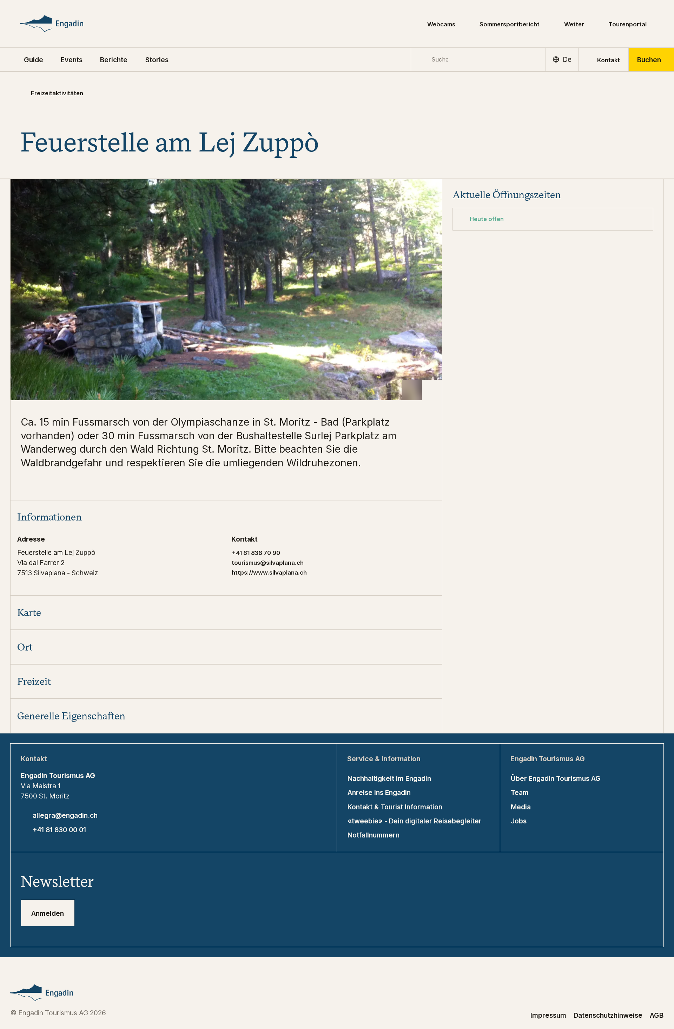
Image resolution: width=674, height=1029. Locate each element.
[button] (34, 59)
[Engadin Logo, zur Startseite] (65, 23)
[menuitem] (71, 59)
